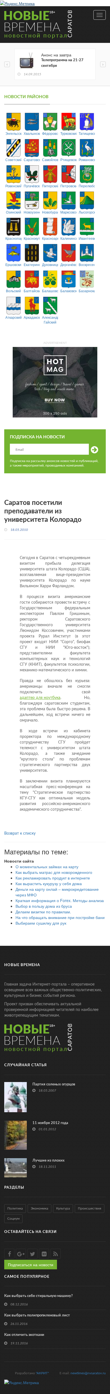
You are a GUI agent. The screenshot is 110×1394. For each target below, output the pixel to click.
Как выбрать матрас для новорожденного (54, 872)
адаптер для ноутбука (40, 698)
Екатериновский (32, 264)
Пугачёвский (32, 185)
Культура (63, 1208)
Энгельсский (13, 133)
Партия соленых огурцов (53, 1084)
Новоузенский (32, 212)
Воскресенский (87, 264)
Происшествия (89, 1208)
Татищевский (87, 133)
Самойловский (50, 159)
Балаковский (68, 290)
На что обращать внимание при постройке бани (60, 917)
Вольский (13, 290)
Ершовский (13, 264)
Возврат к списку (20, 833)
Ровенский (13, 185)
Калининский (68, 238)
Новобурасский (50, 212)
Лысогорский (87, 212)
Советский (13, 159)
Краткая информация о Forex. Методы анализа (60, 900)
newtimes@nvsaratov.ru (88, 1373)
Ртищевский (68, 159)
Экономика (39, 1208)
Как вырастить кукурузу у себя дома (49, 883)
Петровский (68, 185)
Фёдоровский (50, 133)
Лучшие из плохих (48, 1160)
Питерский (50, 185)
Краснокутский (32, 238)
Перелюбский (87, 185)
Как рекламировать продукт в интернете (53, 878)
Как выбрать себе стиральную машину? (38, 1296)
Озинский (13, 212)
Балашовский (50, 290)
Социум (13, 1218)
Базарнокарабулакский (87, 290)
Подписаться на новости (30, 1264)
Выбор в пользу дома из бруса (44, 906)
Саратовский (32, 159)
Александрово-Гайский (50, 319)
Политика (15, 1208)
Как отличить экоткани (24, 1335)
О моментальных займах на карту (47, 866)
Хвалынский (32, 133)
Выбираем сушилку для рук (41, 923)
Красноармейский (50, 238)
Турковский (68, 133)
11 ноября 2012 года (50, 1123)
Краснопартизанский (13, 238)
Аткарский (13, 317)
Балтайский (32, 290)
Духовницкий (50, 264)
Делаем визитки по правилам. (43, 911)
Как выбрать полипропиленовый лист (37, 1315)
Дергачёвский (68, 264)
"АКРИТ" (42, 1373)
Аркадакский (32, 317)
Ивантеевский (87, 238)
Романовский (87, 159)
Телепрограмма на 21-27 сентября (62, 63)
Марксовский (68, 212)
